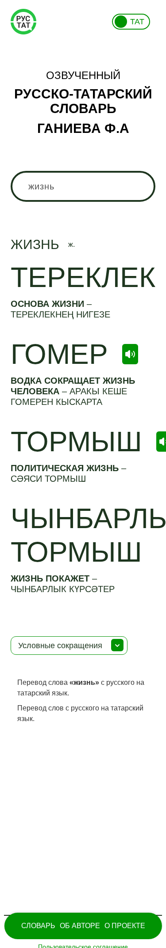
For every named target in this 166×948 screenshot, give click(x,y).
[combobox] (83, 186)
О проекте (124, 925)
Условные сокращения (60, 645)
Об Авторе (80, 925)
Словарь (38, 925)
